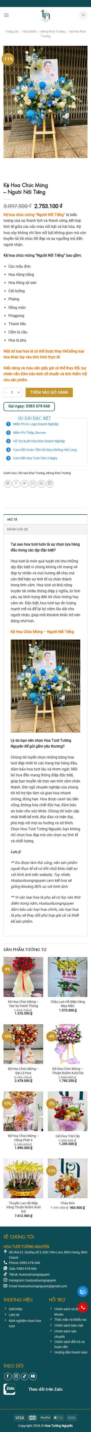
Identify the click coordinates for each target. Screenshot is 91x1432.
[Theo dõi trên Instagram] (16, 1376)
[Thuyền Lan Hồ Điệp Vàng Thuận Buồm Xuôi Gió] (23, 1178)
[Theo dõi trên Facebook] (8, 1376)
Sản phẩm (29, 31)
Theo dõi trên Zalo (45, 1389)
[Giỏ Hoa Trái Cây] (68, 1111)
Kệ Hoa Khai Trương (31, 473)
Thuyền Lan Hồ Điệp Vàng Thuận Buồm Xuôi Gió (23, 1207)
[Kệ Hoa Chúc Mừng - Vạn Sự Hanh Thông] (23, 977)
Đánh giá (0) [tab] (17, 529)
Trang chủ (12, 31)
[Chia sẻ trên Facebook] (16, 484)
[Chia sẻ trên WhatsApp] (8, 484)
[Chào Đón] (68, 1178)
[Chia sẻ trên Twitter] (24, 484)
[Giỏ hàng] (83, 15)
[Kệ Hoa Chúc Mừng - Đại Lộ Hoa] (23, 1044)
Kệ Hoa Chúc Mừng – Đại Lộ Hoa (23, 1071)
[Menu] (6, 15)
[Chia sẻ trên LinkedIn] (50, 484)
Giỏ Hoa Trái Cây (68, 1136)
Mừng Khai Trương (53, 31)
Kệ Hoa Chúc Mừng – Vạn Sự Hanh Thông (23, 1004)
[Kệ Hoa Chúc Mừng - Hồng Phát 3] (23, 1111)
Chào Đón (68, 1203)
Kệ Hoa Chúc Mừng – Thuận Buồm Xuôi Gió (68, 1071)
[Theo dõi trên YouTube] (33, 1376)
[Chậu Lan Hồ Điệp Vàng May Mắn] (68, 977)
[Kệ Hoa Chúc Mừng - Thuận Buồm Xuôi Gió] (68, 1044)
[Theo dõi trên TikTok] (24, 1376)
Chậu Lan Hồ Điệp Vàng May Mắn (68, 1004)
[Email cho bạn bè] (33, 484)
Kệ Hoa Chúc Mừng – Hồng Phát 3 (23, 1138)
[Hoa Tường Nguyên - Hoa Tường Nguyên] (45, 15)
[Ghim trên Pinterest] (41, 484)
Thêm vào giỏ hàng (49, 392)
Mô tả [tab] (12, 519)
